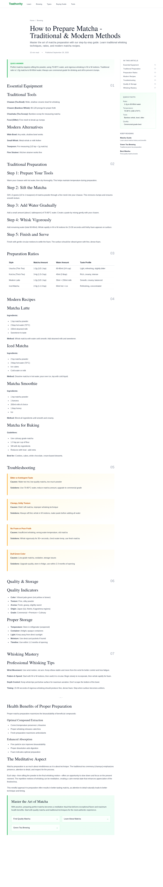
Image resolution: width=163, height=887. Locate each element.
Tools (73, 4)
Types (49, 4)
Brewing (39, 4)
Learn (29, 4)
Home (32, 20)
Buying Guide (61, 4)
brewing (40, 20)
